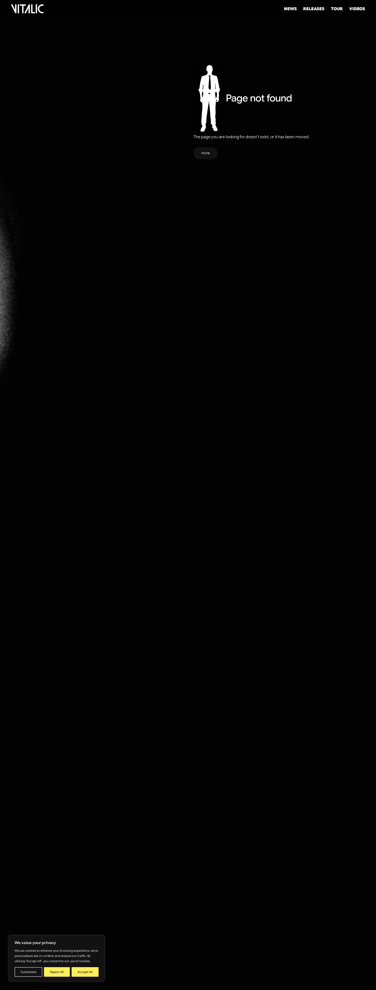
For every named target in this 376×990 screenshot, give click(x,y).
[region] (56, 958)
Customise (28, 972)
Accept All (85, 972)
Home (205, 153)
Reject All (57, 972)
